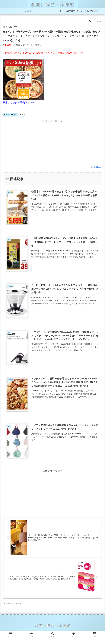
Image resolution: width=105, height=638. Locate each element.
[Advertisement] (52, 143)
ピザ (23, 115)
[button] (97, 458)
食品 (15, 115)
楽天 (7, 115)
